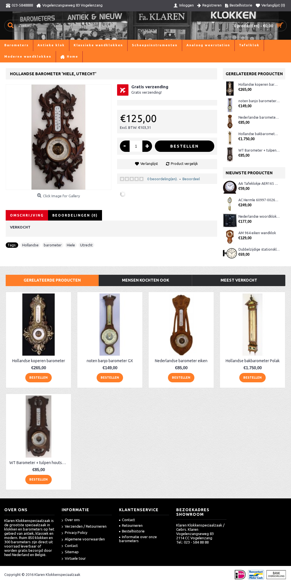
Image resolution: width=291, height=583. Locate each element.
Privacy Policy (76, 532)
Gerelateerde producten (52, 280)
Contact (71, 546)
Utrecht (86, 245)
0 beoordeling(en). (162, 179)
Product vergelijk (184, 163)
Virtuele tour (75, 558)
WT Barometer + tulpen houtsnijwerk (259, 150)
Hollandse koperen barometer (259, 84)
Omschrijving (27, 215)
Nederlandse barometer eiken (259, 117)
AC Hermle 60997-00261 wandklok (259, 200)
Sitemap (72, 552)
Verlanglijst (149, 163)
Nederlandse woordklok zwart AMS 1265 (259, 216)
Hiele (71, 245)
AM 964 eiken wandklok (257, 233)
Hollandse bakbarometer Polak (259, 134)
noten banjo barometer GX (259, 101)
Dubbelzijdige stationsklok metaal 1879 (259, 249)
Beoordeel (191, 179)
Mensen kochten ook (145, 280)
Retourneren (132, 525)
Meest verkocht (239, 280)
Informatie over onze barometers (138, 539)
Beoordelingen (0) (75, 215)
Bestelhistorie (133, 531)
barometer (53, 245)
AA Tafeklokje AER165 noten (259, 183)
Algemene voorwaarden (85, 539)
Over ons (72, 520)
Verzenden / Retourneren (86, 526)
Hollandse (30, 245)
